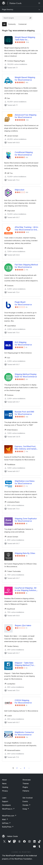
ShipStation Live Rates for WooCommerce (25, 482)
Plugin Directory (7, 9)
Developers (6, 805)
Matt (5, 819)
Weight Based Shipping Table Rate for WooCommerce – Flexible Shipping (26, 38)
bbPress (6, 823)
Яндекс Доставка (23, 625)
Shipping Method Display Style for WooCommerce (26, 375)
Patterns (26, 791)
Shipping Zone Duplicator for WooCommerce (26, 519)
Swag (26, 809)
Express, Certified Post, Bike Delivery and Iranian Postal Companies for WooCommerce (25, 447)
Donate (26, 805)
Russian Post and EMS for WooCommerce (24, 413)
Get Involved (28, 798)
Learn (4, 798)
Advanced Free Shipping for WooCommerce (25, 116)
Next (29, 768)
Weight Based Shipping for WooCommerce (25, 78)
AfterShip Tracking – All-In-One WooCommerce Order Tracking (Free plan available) (27, 228)
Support (5, 801)
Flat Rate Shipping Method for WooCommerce (26, 266)
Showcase (27, 780)
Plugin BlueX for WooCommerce (23, 303)
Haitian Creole (12, 836)
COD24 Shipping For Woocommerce (23, 701)
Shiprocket (19, 190)
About (4, 780)
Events (25, 801)
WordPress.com (9, 816)
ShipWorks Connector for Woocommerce (24, 733)
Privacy (5, 791)
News (4, 783)
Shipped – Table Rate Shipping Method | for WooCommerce (24, 664)
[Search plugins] (30, 18)
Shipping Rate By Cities (25, 553)
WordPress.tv (8, 809)
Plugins (25, 787)
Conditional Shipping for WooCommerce (24, 153)
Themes (26, 783)
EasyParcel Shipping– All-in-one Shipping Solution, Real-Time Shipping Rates (26, 589)
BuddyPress (7, 827)
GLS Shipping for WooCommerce (23, 343)
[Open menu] (39, 3)
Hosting (5, 787)
